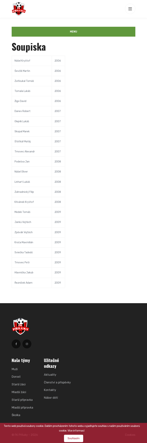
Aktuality (50, 374)
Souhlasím (74, 438)
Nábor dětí (51, 397)
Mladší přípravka (22, 407)
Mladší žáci (19, 392)
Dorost (16, 376)
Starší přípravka (22, 400)
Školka (16, 415)
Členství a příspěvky (57, 382)
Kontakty (50, 390)
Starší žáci (19, 384)
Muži (15, 369)
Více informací (76, 430)
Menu (73, 31)
